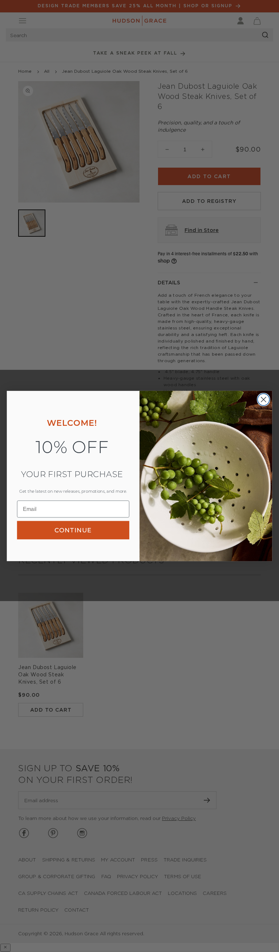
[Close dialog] (264, 399)
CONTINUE (73, 530)
